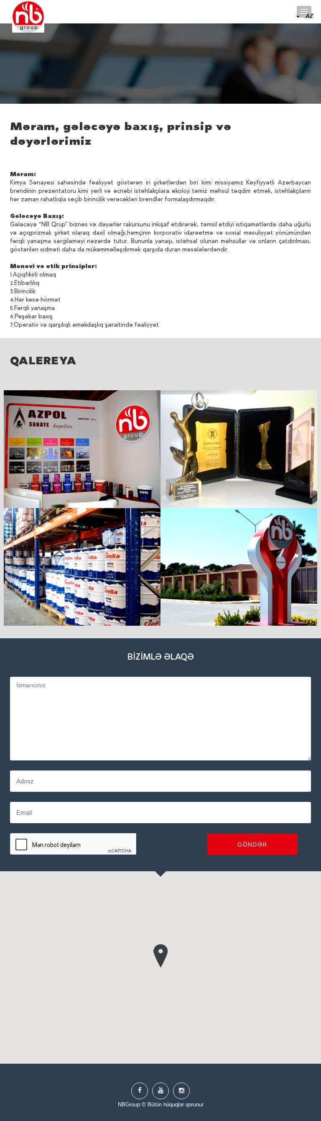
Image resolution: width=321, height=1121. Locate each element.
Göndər (252, 844)
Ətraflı (82, 449)
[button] (160, 954)
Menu (304, 12)
